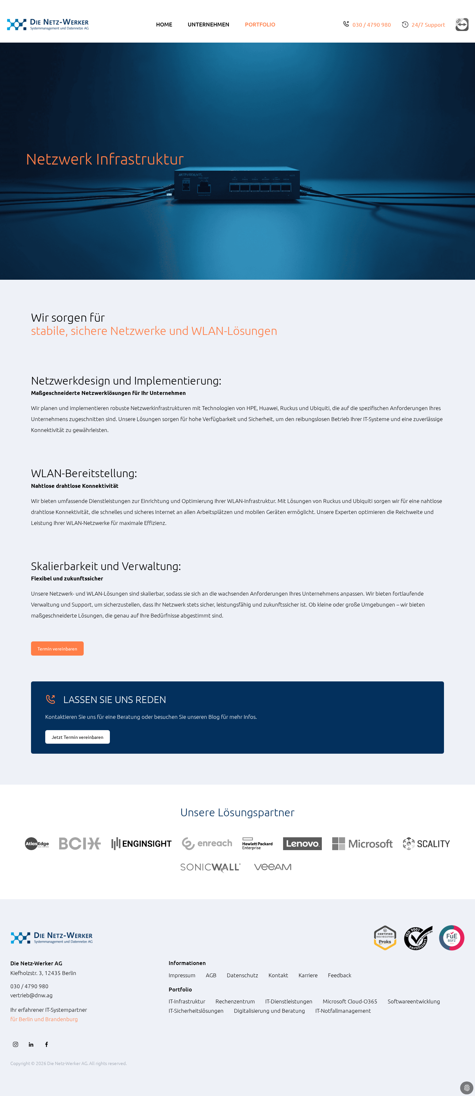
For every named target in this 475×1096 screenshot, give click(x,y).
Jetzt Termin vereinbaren (77, 737)
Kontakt (278, 975)
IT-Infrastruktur (187, 1001)
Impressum (182, 975)
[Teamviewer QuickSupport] (462, 24)
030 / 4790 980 (372, 24)
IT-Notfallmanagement (343, 1010)
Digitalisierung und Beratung (269, 1010)
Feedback (339, 975)
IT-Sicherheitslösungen (196, 1010)
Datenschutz (242, 975)
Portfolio (260, 24)
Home (164, 24)
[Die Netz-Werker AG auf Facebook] (46, 1044)
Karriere (308, 975)
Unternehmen (208, 24)
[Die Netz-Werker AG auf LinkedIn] (31, 1044)
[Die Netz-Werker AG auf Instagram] (15, 1044)
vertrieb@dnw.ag (31, 995)
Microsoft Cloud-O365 (350, 1001)
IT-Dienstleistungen (288, 1001)
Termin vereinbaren (57, 648)
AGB (211, 975)
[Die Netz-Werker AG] (47, 24)
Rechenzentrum (235, 1001)
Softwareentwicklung (414, 1001)
